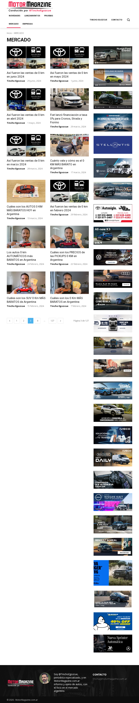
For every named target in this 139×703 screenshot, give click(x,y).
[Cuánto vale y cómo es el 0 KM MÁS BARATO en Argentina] (69, 145)
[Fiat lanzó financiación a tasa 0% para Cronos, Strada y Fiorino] (69, 99)
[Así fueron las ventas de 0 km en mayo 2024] (69, 57)
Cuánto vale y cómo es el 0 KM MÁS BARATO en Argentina (67, 164)
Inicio (9, 33)
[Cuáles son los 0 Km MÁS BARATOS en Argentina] (69, 282)
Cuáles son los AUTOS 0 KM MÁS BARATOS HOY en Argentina (24, 210)
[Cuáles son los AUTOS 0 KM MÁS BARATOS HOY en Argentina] (26, 191)
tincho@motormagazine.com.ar (110, 678)
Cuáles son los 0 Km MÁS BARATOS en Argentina (66, 299)
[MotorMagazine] (30, 7)
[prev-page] (10, 321)
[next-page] (60, 321)
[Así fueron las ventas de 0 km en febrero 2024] (69, 191)
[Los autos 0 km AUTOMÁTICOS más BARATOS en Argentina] (26, 237)
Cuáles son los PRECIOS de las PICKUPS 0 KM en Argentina (67, 256)
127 (52, 320)
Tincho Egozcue (16, 80)
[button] (128, 20)
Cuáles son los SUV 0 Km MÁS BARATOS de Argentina (26, 299)
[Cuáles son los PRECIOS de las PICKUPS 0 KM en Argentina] (69, 237)
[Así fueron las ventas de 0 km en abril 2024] (26, 99)
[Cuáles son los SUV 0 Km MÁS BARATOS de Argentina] (26, 282)
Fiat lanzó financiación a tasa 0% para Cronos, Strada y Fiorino (68, 118)
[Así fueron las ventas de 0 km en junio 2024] (26, 57)
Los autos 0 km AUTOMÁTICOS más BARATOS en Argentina (21, 256)
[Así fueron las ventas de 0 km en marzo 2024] (26, 145)
